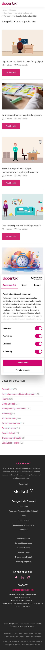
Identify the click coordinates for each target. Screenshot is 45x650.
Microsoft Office (11, 418)
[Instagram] (29, 577)
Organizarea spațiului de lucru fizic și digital (22, 61)
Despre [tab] (37, 285)
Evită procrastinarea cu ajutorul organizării (22, 115)
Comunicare (9, 389)
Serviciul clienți (10, 433)
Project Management (13, 423)
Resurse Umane (11, 428)
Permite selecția (23, 370)
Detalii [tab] (24, 285)
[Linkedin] (22, 577)
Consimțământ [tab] (9, 285)
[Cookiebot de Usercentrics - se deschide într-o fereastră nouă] (31, 278)
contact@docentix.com (23, 590)
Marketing (8, 414)
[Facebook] (15, 577)
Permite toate (22, 363)
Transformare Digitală (13, 438)
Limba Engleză (10, 404)
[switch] (38, 336)
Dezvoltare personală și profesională (18, 13)
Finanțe (7, 399)
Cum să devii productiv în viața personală (21, 225)
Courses (12, 10)
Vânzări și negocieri (13, 443)
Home (4, 10)
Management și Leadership (16, 409)
